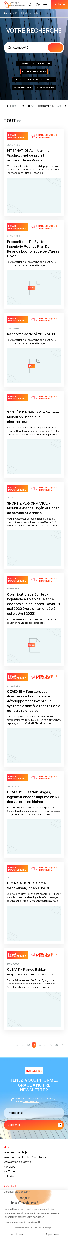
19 (50, 1045)
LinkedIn (9, 1176)
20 (56, 1045)
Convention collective (17, 1162)
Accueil (7, 13)
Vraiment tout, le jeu (16, 1152)
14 (39, 1045)
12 (28, 1045)
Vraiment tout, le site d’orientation (25, 1157)
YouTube (9, 1171)
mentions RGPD (31, 1101)
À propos (9, 1166)
